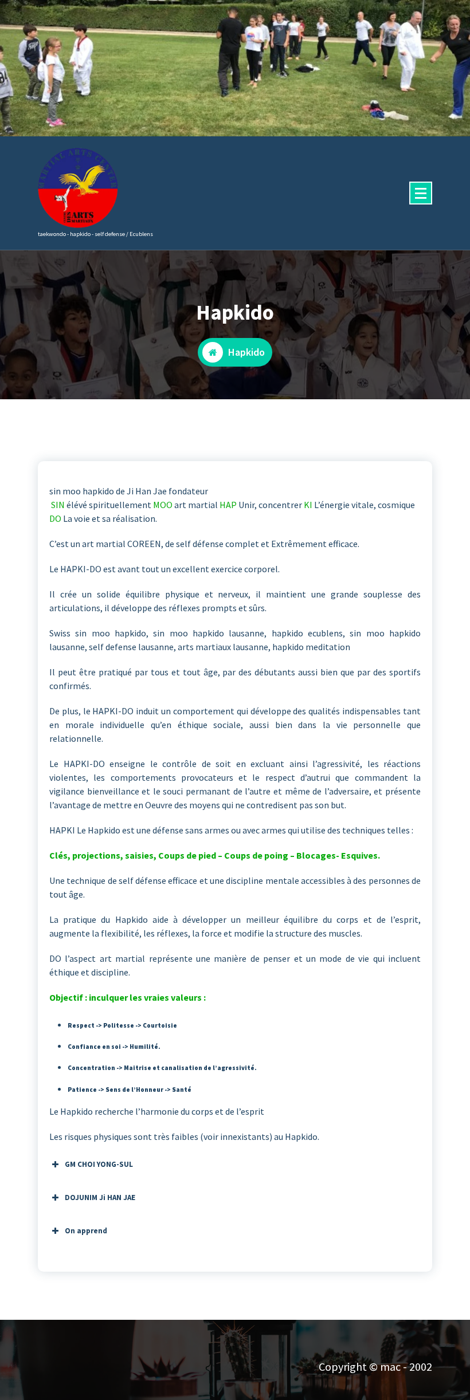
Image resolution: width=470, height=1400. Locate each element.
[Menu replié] (420, 193)
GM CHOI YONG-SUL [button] (99, 1164)
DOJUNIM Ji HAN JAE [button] (100, 1197)
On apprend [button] (86, 1231)
